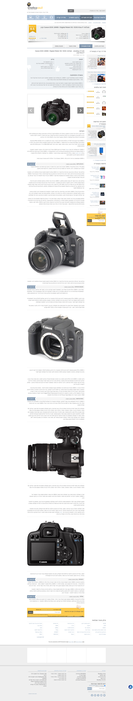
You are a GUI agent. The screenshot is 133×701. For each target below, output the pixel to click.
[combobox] (90, 11)
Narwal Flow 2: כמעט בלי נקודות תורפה (38, 685)
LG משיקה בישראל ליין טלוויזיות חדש (94, 201)
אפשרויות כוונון (102, 634)
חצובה (88, 625)
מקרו (41, 627)
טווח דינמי (87, 630)
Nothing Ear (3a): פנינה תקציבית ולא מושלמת (37, 677)
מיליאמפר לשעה (38, 630)
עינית (60, 512)
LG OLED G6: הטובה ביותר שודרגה (37, 680)
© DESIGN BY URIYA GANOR (32, 693)
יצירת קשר (103, 678)
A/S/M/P (56, 632)
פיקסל (67, 149)
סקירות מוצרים (38, 12)
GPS (105, 625)
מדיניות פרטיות (102, 676)
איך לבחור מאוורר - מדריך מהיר (58, 673)
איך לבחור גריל (62, 678)
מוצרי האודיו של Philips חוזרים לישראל (95, 168)
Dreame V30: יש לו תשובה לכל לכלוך (38, 674)
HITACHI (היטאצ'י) (81, 678)
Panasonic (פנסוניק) (81, 680)
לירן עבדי (103, 128)
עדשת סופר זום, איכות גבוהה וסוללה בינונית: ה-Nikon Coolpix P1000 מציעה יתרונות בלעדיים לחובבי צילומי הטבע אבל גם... (92, 133)
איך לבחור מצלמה (101, 55)
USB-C (104, 627)
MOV (41, 634)
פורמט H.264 (71, 627)
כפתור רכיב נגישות (130, 686)
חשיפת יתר (87, 627)
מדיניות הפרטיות (44, 609)
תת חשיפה (55, 623)
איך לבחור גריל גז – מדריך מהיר (58, 676)
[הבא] (80, 110)
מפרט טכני (43, 38)
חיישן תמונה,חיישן (86, 623)
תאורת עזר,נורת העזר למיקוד (35, 623)
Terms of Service (78, 616)
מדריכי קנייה (45, 12)
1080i (56, 625)
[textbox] (98, 220)
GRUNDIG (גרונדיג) (81, 673)
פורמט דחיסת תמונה (69, 630)
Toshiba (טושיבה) (81, 676)
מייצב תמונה (78, 153)
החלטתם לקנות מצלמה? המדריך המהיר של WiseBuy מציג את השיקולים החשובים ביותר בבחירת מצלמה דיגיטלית (92, 77)
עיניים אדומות (71, 623)
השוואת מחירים (30, 12)
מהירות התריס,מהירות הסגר (83, 632)
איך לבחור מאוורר (62, 675)
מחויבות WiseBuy (101, 680)
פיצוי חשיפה (71, 632)
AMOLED (55, 634)
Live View (39, 625)
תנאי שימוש (103, 675)
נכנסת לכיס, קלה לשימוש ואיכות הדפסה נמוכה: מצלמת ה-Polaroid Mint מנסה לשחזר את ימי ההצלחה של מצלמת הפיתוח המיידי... (92, 151)
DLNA (104, 623)
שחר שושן (91, 188)
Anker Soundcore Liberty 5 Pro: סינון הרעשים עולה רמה (38, 682)
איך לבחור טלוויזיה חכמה (60, 680)
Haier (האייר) (82, 675)
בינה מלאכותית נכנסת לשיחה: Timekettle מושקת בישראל (94, 194)
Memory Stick (38, 632)
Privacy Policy (70, 616)
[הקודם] (31, 110)
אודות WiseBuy (102, 673)
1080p (56, 627)
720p (57, 630)
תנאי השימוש (94, 217)
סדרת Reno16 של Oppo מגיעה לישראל (95, 177)
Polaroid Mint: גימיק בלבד (99, 144)
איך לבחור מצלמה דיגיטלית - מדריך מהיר (96, 72)
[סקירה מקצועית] (32, 32)
